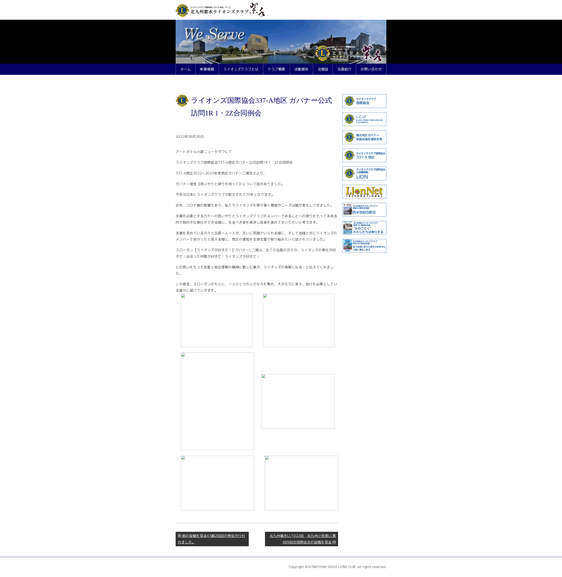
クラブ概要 (276, 69)
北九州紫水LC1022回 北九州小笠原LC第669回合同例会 (303, 539)
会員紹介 (344, 69)
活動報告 (301, 69)
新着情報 (207, 69)
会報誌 (323, 69)
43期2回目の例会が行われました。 (211, 539)
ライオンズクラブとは (240, 69)
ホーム (185, 69)
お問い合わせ (371, 69)
